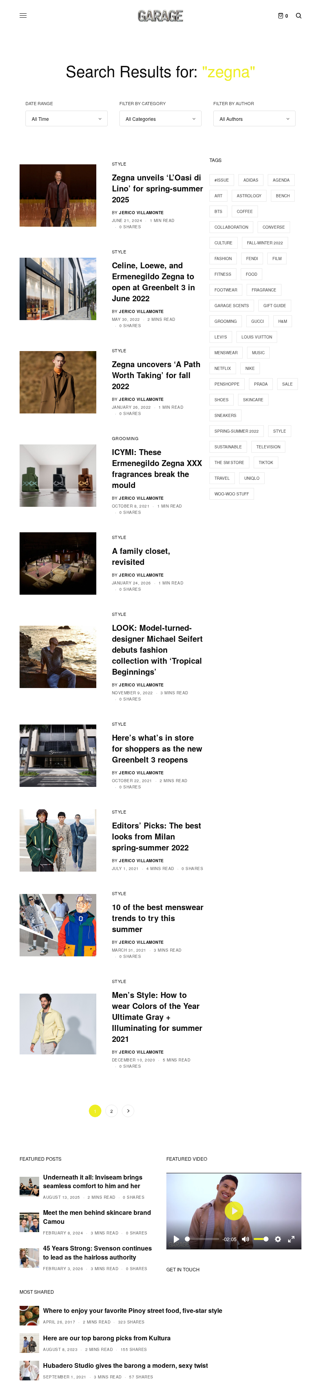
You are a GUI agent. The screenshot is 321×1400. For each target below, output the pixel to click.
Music (258, 352)
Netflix (223, 368)
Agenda (281, 180)
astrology (249, 195)
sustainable (228, 447)
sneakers (225, 415)
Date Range (39, 103)
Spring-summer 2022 (237, 431)
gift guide (274, 305)
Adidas (250, 180)
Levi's (221, 337)
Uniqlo (252, 478)
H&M (282, 321)
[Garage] (161, 16)
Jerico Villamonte (141, 212)
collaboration (231, 227)
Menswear (226, 352)
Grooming (125, 438)
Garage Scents (232, 305)
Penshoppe (227, 384)
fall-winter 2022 (265, 243)
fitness (223, 274)
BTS (218, 211)
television (268, 447)
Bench (283, 195)
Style (119, 163)
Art (218, 195)
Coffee (245, 211)
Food (251, 274)
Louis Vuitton (257, 337)
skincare (253, 399)
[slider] (202, 1239)
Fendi (252, 258)
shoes (222, 399)
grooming (226, 321)
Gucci (257, 321)
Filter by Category (142, 103)
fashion (223, 258)
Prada (261, 384)
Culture (224, 243)
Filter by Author (233, 103)
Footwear (226, 290)
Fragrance (264, 290)
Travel (222, 478)
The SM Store (229, 462)
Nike (250, 368)
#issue (222, 180)
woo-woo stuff (232, 494)
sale (287, 384)
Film (276, 258)
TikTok (266, 462)
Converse (274, 227)
